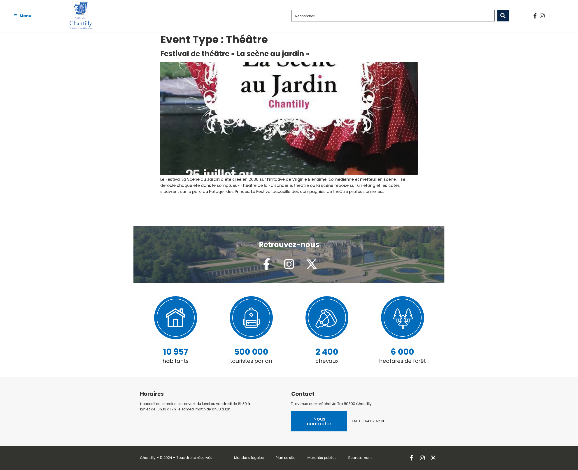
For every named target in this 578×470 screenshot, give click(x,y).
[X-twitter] (311, 264)
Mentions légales (249, 457)
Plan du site (285, 457)
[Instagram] (542, 16)
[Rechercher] (503, 15)
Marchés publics (321, 457)
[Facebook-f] (535, 16)
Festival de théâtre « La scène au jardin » (235, 54)
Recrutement (360, 457)
